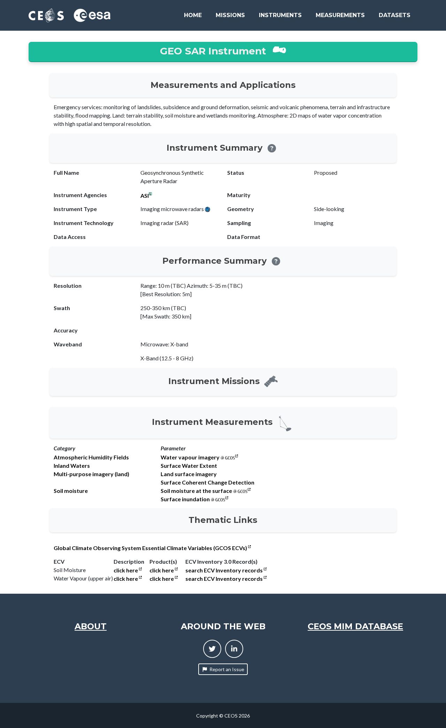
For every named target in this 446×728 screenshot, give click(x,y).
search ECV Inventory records (224, 570)
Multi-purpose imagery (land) (91, 474)
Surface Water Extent (189, 465)
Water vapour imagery (190, 457)
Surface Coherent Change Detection (207, 482)
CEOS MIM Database (355, 626)
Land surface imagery (189, 474)
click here (126, 570)
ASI (144, 195)
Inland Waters (72, 465)
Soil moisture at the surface (196, 491)
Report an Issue (226, 669)
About (91, 626)
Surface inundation (185, 499)
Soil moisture (71, 491)
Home (193, 15)
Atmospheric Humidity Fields (91, 457)
